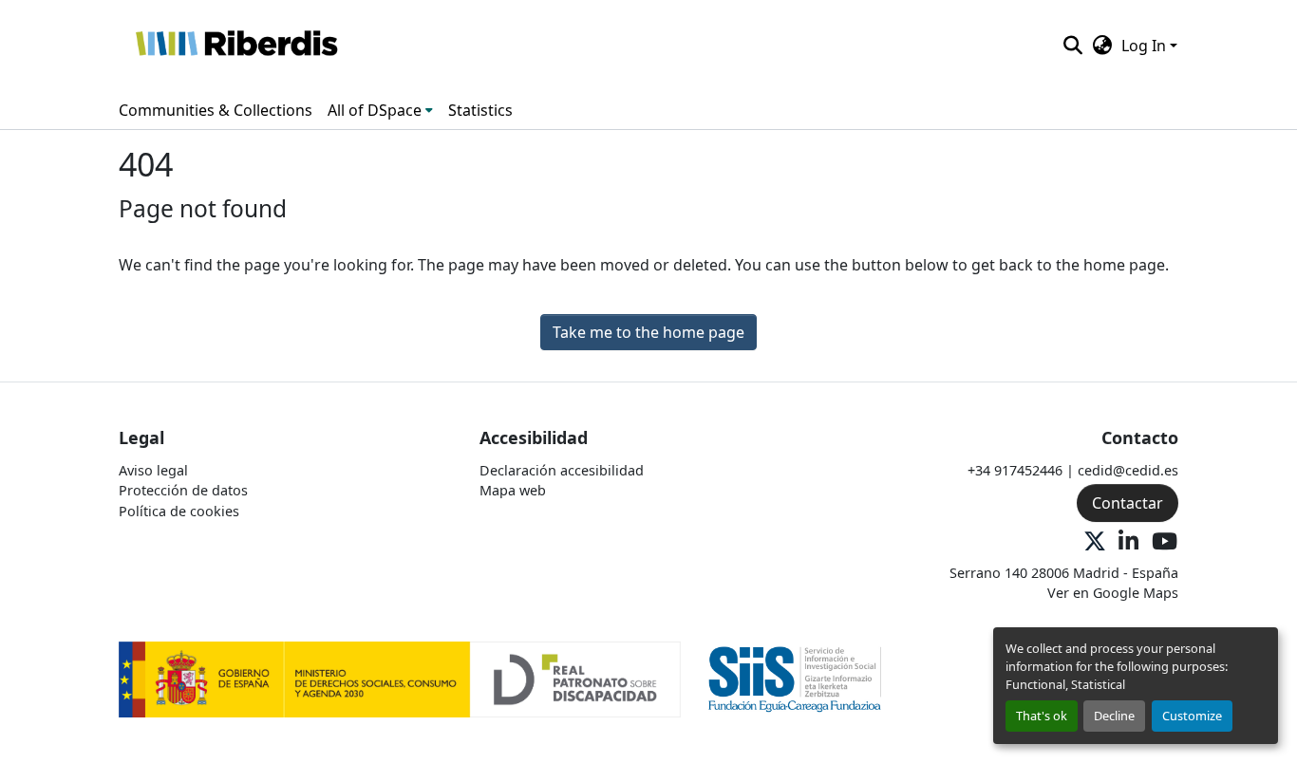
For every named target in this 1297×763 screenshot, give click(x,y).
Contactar (1127, 503)
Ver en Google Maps (1112, 593)
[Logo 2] (795, 678)
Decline (1114, 715)
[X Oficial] (1094, 542)
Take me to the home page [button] (648, 332)
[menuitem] (380, 110)
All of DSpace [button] (375, 110)
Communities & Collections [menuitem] (215, 110)
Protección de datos (183, 490)
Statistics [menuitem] (480, 110)
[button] (236, 46)
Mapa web (512, 490)
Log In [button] (1145, 45)
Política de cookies (179, 511)
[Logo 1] (400, 678)
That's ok (1041, 715)
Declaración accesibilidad (561, 470)
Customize (1192, 715)
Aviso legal (153, 470)
